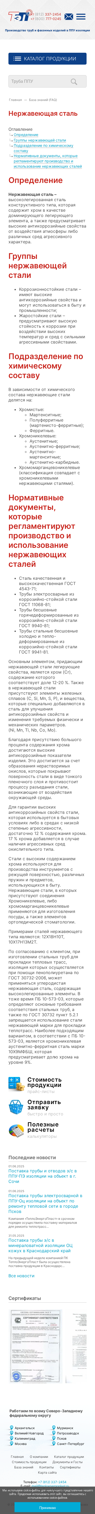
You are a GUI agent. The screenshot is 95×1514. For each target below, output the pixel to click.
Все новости (21, 1275)
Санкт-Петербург (70, 1444)
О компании (39, 1457)
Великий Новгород (29, 1433)
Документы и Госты (68, 1462)
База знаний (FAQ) (43, 100)
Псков (61, 1438)
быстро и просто (45, 1107)
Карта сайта (47, 1472)
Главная (15, 100)
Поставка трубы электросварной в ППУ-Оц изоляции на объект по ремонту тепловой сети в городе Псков (45, 1203)
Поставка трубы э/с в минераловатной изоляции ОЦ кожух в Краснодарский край (40, 1245)
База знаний (23, 1467)
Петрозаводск (68, 1433)
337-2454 (46, 14)
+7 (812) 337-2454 (52, 1482)
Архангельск (25, 1428)
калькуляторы (43, 1130)
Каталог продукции (50, 58)
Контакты (46, 1467)
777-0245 (46, 19)
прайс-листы (44, 1085)
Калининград (25, 1438)
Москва (21, 1444)
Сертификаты (70, 1467)
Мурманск (65, 1428)
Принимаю (47, 1508)
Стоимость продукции (29, 1462)
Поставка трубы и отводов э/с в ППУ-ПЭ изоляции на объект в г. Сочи (42, 1176)
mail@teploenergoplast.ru (50, 1486)
